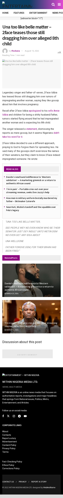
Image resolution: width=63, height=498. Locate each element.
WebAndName (49, 487)
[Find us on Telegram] (19, 416)
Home (5, 13)
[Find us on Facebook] (3, 416)
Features (19, 13)
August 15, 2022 (32, 51)
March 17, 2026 (12, 330)
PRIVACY (22, 482)
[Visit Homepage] (17, 5)
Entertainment (38, 13)
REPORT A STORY (38, 482)
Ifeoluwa (15, 51)
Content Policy (9, 445)
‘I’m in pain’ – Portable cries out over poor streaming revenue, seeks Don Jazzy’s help (31, 324)
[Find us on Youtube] (25, 416)
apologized (35, 110)
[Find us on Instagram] (14, 416)
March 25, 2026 (12, 293)
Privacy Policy (8, 448)
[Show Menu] (59, 4)
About (5, 431)
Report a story (9, 438)
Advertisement (9, 441)
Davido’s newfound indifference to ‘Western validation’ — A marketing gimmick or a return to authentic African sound (31, 180)
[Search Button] (53, 4)
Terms (5, 452)
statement (31, 128)
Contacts (6, 435)
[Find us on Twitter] (8, 416)
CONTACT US (8, 482)
